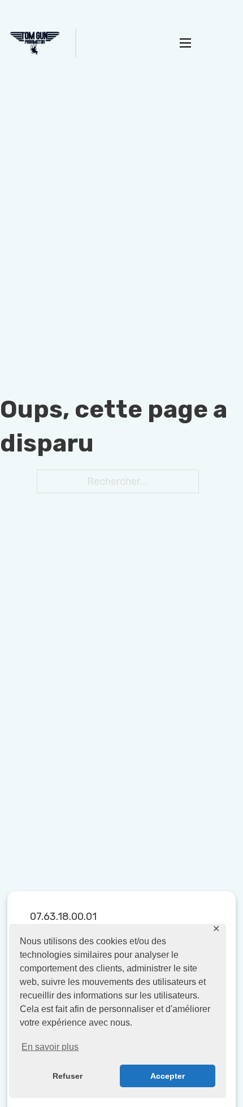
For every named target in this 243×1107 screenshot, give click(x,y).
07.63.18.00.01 (63, 916)
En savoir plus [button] (50, 1047)
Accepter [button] (167, 1075)
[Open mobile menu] (185, 42)
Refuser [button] (68, 1075)
